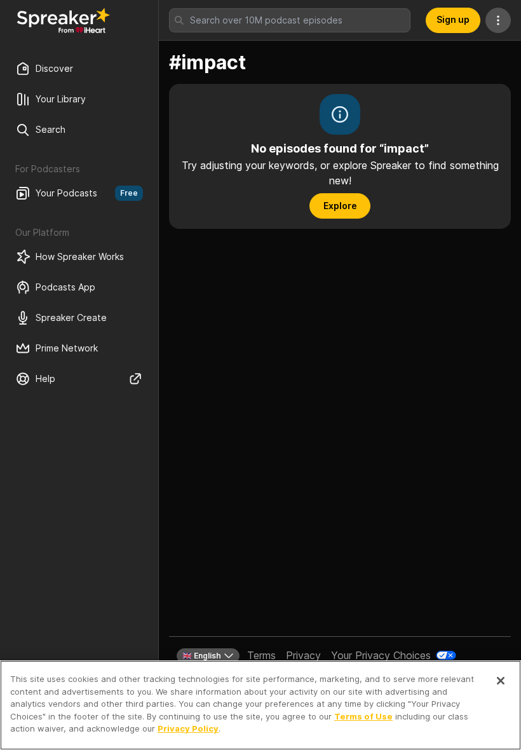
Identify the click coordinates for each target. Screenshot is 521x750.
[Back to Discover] (63, 20)
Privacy (303, 655)
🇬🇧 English (201, 655)
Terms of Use (363, 716)
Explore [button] (340, 205)
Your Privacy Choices (381, 655)
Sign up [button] (453, 19)
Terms (261, 655)
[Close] (501, 681)
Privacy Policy (188, 728)
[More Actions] (498, 20)
